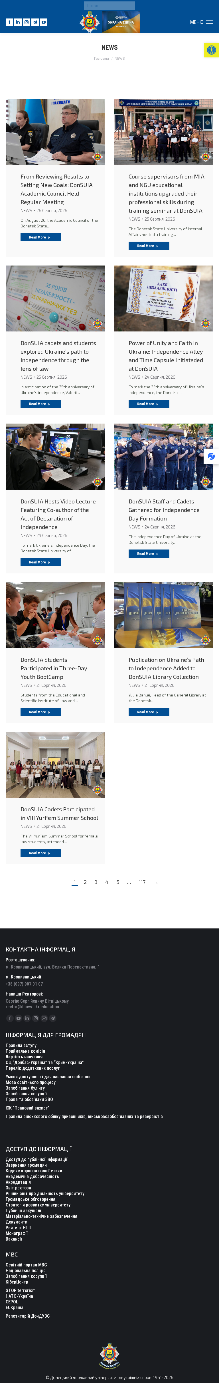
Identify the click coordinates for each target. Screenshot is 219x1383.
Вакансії (14, 1239)
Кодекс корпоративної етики (34, 1170)
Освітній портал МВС (26, 1265)
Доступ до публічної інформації (36, 1159)
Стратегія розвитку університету (38, 1205)
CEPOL (12, 1302)
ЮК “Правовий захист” (28, 1108)
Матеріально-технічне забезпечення (41, 1216)
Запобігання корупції (26, 1093)
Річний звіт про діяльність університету (45, 1193)
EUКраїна (14, 1307)
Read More (37, 237)
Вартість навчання (24, 1056)
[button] (211, 50)
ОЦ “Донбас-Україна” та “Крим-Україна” (45, 1062)
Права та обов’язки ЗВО (29, 1099)
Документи (16, 1222)
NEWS (26, 210)
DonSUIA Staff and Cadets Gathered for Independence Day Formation (164, 510)
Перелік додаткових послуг (33, 1068)
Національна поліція (26, 1270)
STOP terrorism (21, 1290)
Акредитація (18, 1182)
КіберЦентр (17, 1282)
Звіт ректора (18, 1188)
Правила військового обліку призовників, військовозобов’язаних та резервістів (84, 1116)
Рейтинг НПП (18, 1227)
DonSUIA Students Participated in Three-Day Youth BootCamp (54, 668)
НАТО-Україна (19, 1296)
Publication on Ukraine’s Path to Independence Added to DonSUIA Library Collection (166, 668)
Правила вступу (21, 1045)
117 (142, 882)
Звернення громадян (26, 1165)
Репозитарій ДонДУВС (28, 1316)
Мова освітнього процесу (31, 1082)
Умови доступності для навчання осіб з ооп (49, 1076)
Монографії (17, 1233)
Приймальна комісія (25, 1051)
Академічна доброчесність (32, 1176)
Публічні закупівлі (23, 1210)
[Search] (129, 5)
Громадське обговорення (30, 1199)
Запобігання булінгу (25, 1088)
